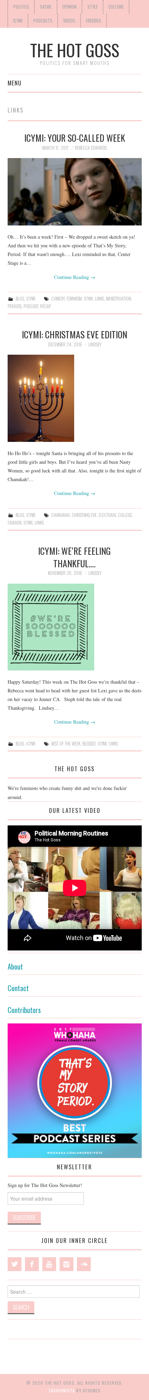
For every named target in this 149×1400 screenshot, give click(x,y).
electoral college (115, 515)
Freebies (93, 20)
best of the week (65, 743)
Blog (20, 298)
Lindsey (94, 344)
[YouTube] (49, 1264)
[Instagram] (66, 1264)
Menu (14, 83)
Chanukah (60, 515)
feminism (74, 298)
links (99, 298)
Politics (21, 6)
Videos (69, 20)
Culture (116, 6)
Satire (46, 6)
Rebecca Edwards (91, 148)
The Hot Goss (74, 50)
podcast (31, 306)
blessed (89, 743)
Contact (18, 987)
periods (14, 306)
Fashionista (62, 1390)
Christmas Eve (84, 515)
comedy (57, 298)
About (15, 966)
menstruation (118, 298)
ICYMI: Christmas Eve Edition (74, 334)
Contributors (24, 1009)
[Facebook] (32, 1264)
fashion (14, 522)
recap (45, 306)
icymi (88, 298)
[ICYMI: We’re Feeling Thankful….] (75, 627)
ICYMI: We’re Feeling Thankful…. (74, 557)
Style (92, 6)
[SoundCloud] (84, 1264)
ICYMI (18, 20)
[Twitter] (14, 1264)
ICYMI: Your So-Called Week (74, 137)
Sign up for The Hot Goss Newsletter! (45, 1185)
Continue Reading (74, 277)
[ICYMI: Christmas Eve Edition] (75, 398)
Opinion (69, 6)
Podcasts (42, 20)
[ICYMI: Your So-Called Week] (75, 191)
